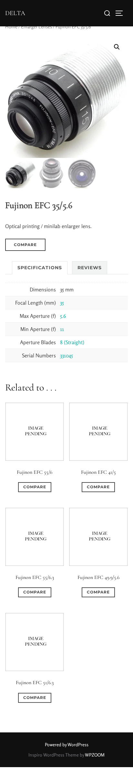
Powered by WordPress (66, 744)
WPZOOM (95, 754)
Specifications (39, 268)
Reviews (89, 268)
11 (62, 329)
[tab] (39, 267)
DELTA (15, 13)
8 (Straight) (72, 342)
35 (62, 302)
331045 (66, 355)
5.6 (63, 316)
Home (11, 26)
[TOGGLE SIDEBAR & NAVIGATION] (121, 13)
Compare (25, 244)
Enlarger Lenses (36, 26)
